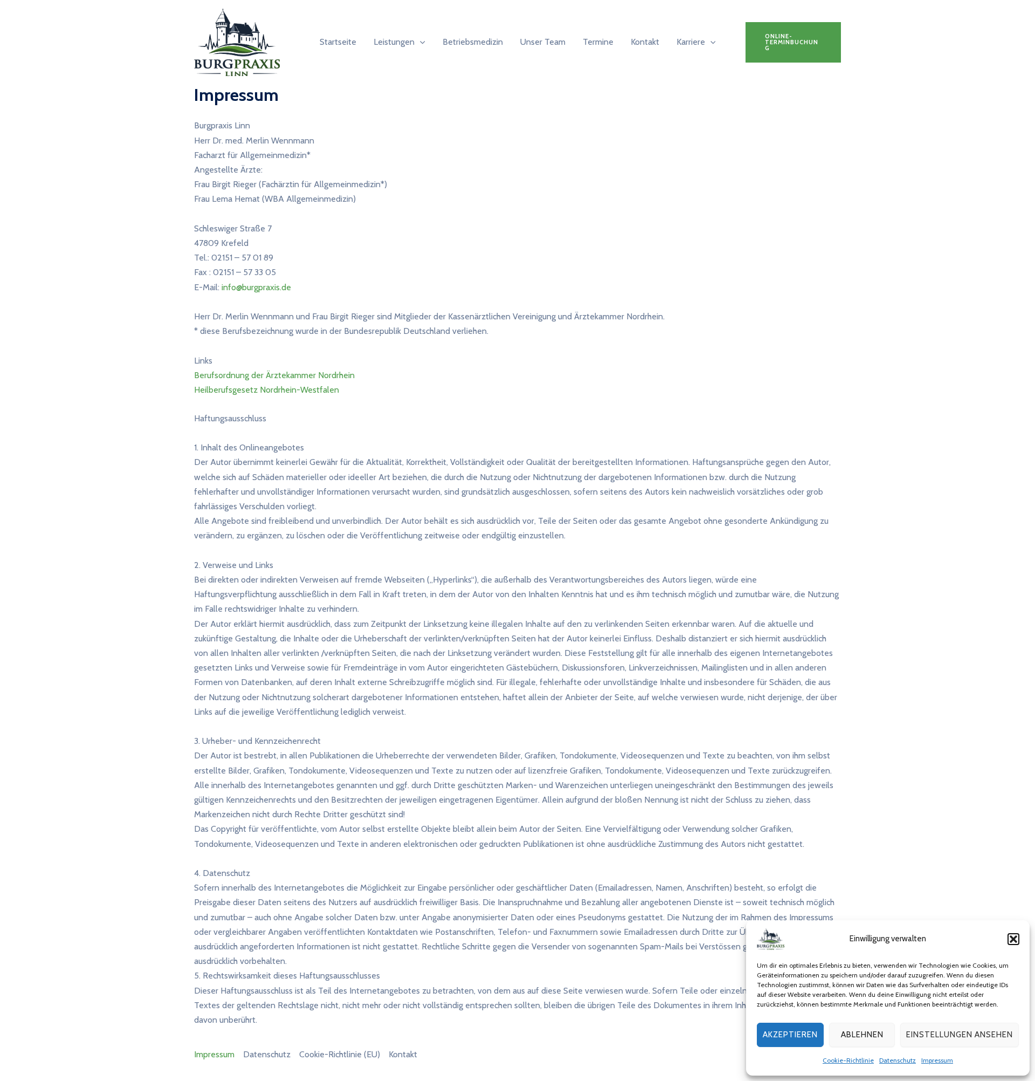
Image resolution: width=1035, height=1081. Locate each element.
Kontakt (645, 42)
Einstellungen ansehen (959, 1034)
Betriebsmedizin (473, 42)
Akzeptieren (790, 1034)
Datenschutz (897, 1060)
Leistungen (394, 42)
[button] (1013, 939)
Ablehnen (862, 1034)
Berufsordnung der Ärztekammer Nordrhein (274, 375)
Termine (598, 42)
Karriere (691, 42)
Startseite (338, 42)
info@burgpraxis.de (256, 287)
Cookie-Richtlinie (848, 1060)
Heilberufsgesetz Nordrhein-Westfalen (266, 390)
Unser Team (542, 42)
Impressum (937, 1060)
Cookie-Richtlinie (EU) (339, 1054)
